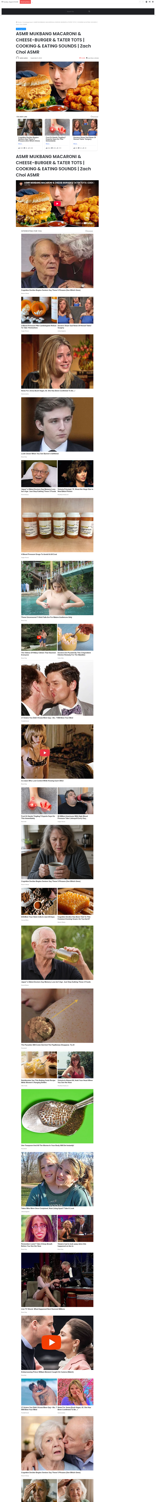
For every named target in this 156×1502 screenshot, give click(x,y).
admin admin (24, 58)
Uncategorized (27, 22)
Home (19, 22)
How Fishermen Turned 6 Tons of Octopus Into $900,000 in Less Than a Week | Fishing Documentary (65, 2)
